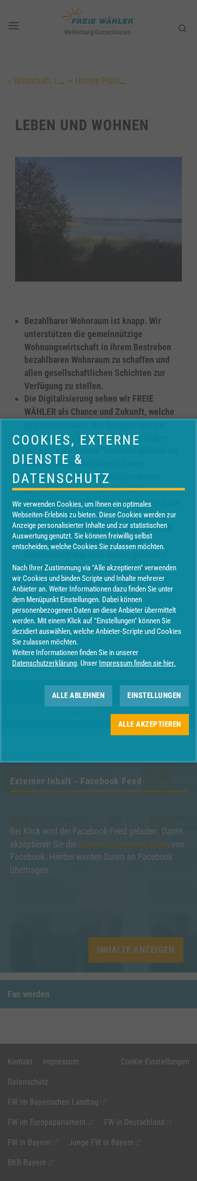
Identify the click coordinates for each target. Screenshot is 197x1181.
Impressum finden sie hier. (137, 662)
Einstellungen (154, 695)
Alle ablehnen (78, 695)
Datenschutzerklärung (44, 662)
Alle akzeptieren (149, 724)
